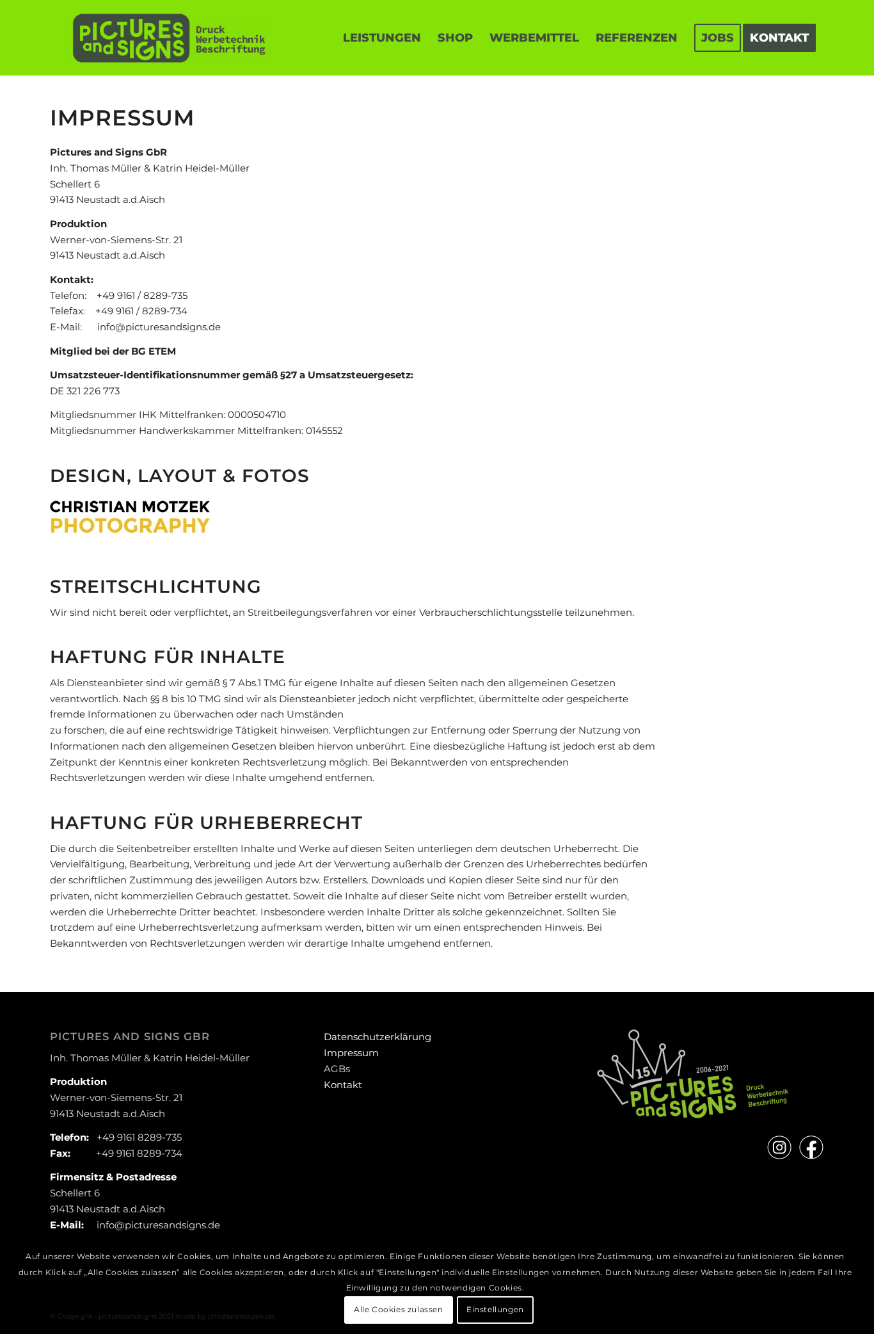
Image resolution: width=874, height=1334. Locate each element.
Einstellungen (495, 1309)
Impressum (351, 1053)
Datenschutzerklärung (377, 1037)
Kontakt (343, 1085)
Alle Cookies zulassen (398, 1309)
